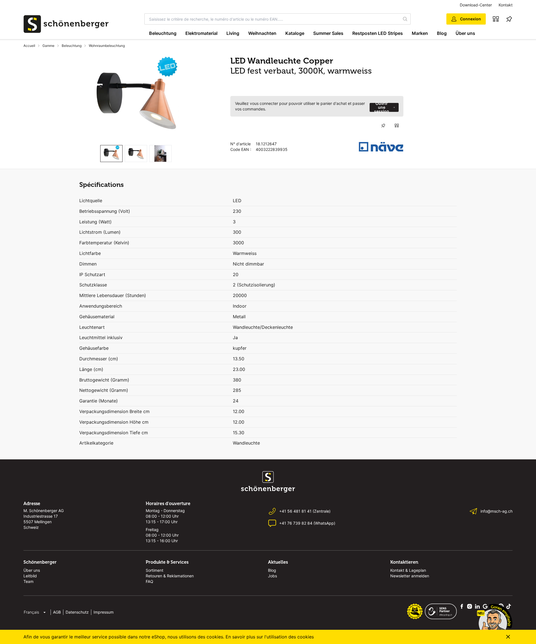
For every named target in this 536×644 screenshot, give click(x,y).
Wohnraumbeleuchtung (107, 46)
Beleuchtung (162, 33)
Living (232, 33)
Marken (420, 33)
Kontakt (506, 5)
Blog (442, 33)
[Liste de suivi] (509, 19)
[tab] (111, 153)
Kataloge (294, 33)
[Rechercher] (405, 19)
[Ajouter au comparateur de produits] (396, 125)
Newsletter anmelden (409, 575)
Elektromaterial (201, 33)
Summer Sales (328, 33)
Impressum (104, 612)
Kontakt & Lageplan (408, 570)
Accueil (29, 46)
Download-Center (476, 5)
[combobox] (272, 19)
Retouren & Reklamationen (170, 575)
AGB (57, 612)
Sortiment (154, 570)
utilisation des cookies (290, 637)
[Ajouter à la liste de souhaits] (383, 125)
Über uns (465, 33)
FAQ (149, 581)
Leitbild (30, 575)
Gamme (48, 46)
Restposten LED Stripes (377, 33)
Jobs (272, 575)
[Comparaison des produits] (495, 19)
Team (28, 581)
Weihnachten (262, 33)
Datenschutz (77, 612)
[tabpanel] (136, 98)
